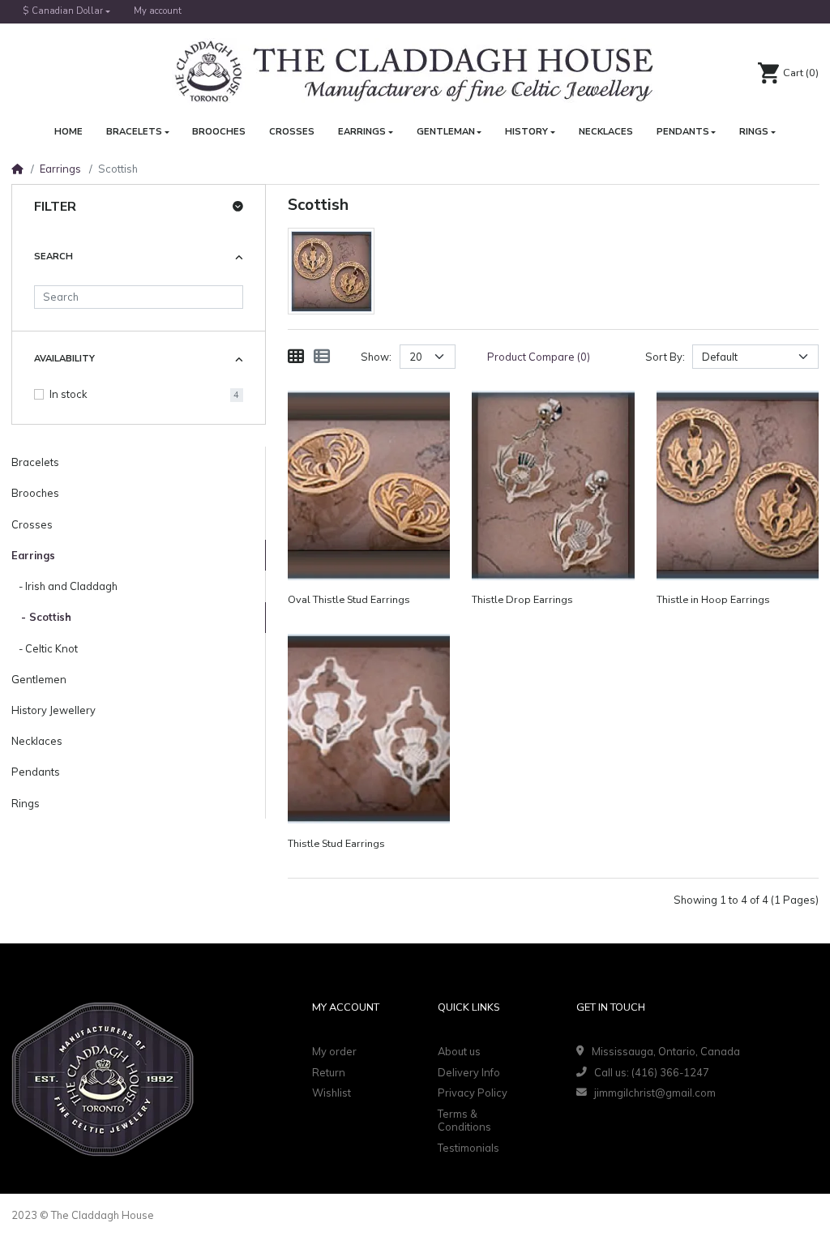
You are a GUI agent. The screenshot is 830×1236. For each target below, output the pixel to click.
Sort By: (665, 356)
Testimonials (468, 1147)
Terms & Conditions (464, 1120)
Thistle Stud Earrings (336, 844)
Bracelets (35, 461)
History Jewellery (53, 710)
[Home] (17, 168)
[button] (66, 12)
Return (328, 1072)
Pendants (35, 771)
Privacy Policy (472, 1092)
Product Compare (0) (538, 356)
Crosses (32, 524)
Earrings (60, 168)
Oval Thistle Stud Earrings (349, 600)
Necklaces (36, 740)
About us (459, 1051)
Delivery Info (469, 1072)
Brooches (35, 492)
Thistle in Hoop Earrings (713, 600)
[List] (322, 356)
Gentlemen (38, 679)
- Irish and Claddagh (64, 586)
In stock (68, 393)
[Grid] (296, 356)
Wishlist (331, 1092)
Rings (25, 803)
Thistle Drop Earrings (522, 600)
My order (334, 1051)
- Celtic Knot (44, 648)
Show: (376, 356)
